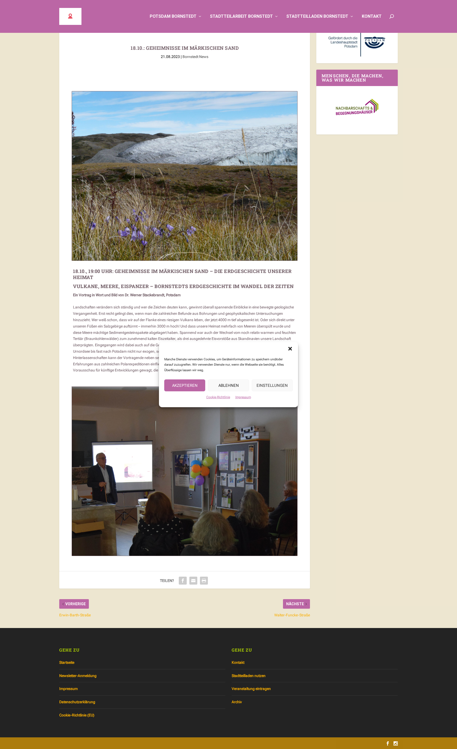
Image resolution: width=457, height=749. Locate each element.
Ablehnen (228, 385)
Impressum (243, 397)
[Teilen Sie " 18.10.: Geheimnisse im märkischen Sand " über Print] (204, 580)
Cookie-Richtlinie (218, 397)
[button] (290, 348)
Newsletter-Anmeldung (78, 676)
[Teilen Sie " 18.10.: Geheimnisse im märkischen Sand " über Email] (193, 580)
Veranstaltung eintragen (251, 689)
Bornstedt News (195, 57)
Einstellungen (272, 385)
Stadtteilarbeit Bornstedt (241, 16)
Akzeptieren (185, 385)
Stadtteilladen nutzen (249, 676)
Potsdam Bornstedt (173, 16)
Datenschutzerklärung (77, 702)
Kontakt (372, 16)
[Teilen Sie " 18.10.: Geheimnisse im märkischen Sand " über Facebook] (182, 580)
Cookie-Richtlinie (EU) (76, 715)
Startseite (66, 662)
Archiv (237, 702)
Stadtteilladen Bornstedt (317, 16)
